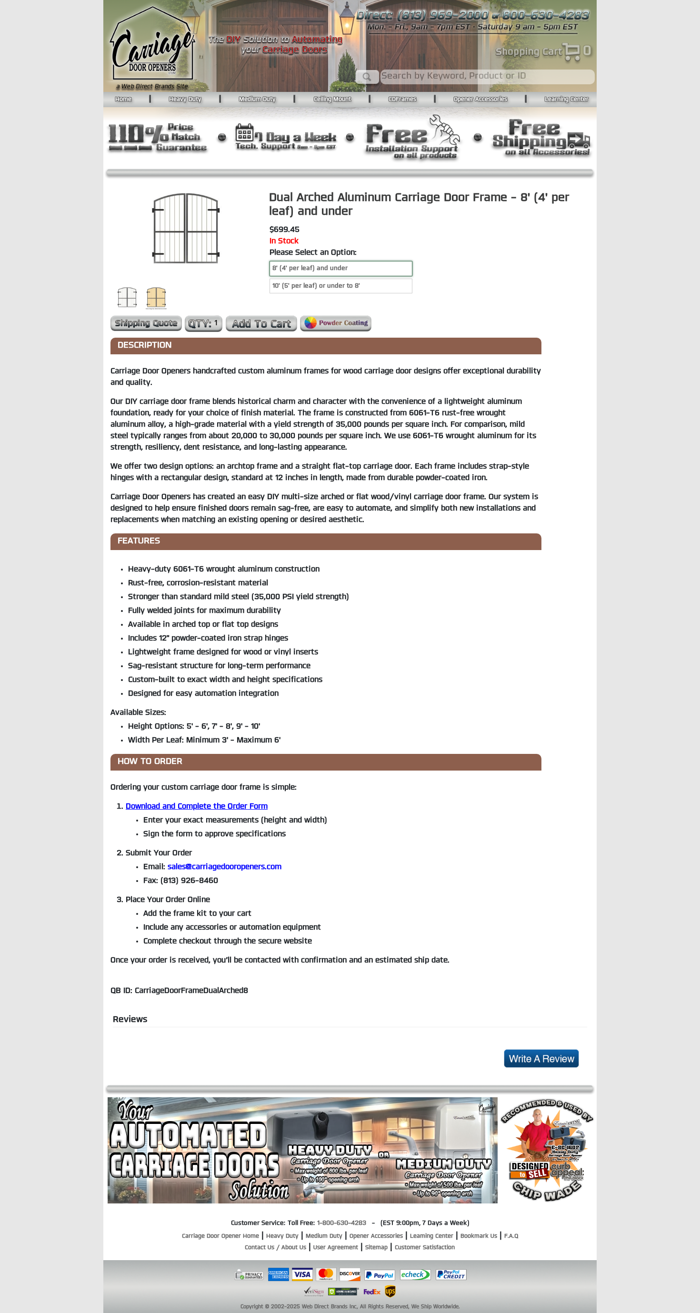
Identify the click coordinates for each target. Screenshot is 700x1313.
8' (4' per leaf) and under (310, 268)
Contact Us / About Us (275, 1248)
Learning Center (567, 99)
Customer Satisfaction (425, 1248)
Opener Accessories (480, 99)
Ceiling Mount (332, 99)
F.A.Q (511, 1236)
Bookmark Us (478, 1236)
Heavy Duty (185, 99)
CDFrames (402, 99)
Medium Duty (257, 99)
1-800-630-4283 (341, 1223)
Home (123, 99)
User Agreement (335, 1248)
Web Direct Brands (325, 1307)
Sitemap (376, 1248)
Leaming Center (431, 1236)
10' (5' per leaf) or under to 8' (316, 286)
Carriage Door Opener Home (220, 1236)
